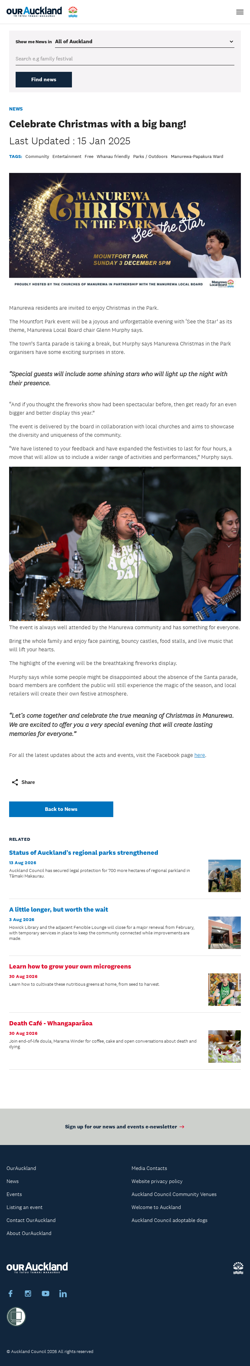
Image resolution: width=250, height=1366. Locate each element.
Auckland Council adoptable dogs (169, 1220)
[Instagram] (28, 1294)
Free (89, 156)
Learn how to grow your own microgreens (70, 966)
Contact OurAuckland (31, 1220)
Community (37, 156)
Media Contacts (149, 1168)
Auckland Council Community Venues (174, 1194)
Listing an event (25, 1207)
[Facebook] (10, 1294)
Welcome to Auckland (156, 1207)
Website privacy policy (157, 1181)
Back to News (61, 809)
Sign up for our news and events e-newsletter (121, 1126)
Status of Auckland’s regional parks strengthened (83, 852)
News (16, 109)
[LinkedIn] (63, 1294)
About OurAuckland (29, 1233)
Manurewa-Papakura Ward (197, 156)
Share (28, 782)
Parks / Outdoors (150, 156)
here (199, 755)
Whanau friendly (113, 156)
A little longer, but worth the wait (58, 909)
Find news (43, 79)
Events (14, 1194)
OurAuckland (21, 1168)
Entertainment (66, 156)
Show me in (34, 42)
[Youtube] (45, 1294)
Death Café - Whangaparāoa (50, 1023)
